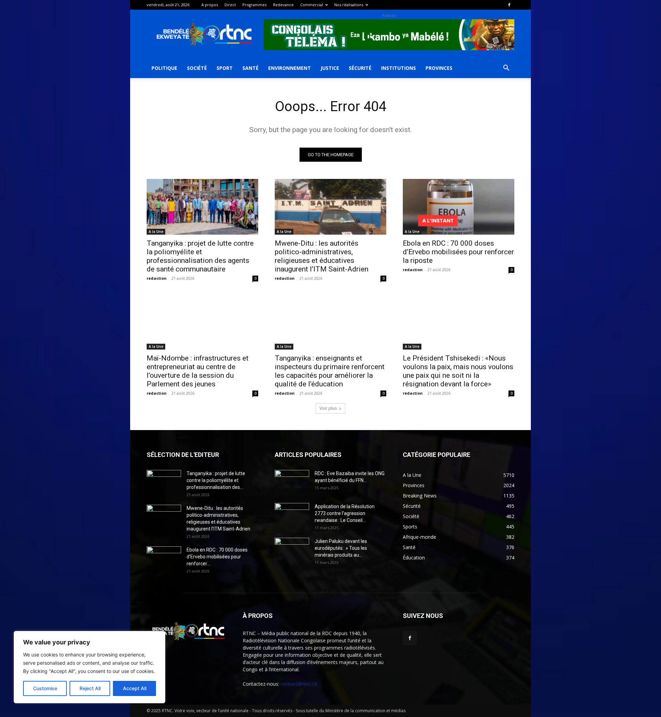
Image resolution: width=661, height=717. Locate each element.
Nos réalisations (348, 4)
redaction (157, 278)
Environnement (289, 68)
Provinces (439, 68)
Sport (225, 68)
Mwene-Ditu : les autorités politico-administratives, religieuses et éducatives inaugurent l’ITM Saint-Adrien (321, 256)
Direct (230, 4)
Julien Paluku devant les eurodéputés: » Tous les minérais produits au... (341, 548)
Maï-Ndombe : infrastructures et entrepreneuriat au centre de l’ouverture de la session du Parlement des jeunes (198, 371)
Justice (330, 68)
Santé (250, 68)
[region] (89, 667)
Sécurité (360, 68)
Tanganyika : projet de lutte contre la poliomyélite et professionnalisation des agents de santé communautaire (200, 256)
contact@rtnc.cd (299, 684)
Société (197, 68)
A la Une (156, 231)
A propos (209, 4)
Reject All (90, 688)
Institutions (398, 68)
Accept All (134, 688)
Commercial (311, 4)
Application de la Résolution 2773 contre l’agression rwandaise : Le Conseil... (345, 513)
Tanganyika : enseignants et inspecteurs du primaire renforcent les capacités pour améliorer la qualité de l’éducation (330, 371)
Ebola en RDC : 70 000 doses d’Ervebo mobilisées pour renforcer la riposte (458, 252)
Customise (45, 688)
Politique (164, 68)
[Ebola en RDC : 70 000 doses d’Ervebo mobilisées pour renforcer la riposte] (458, 207)
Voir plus (328, 408)
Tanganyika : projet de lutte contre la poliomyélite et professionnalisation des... (216, 480)
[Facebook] (509, 5)
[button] (506, 68)
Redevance (283, 4)
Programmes (254, 4)
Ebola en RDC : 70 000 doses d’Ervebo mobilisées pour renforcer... (217, 556)
